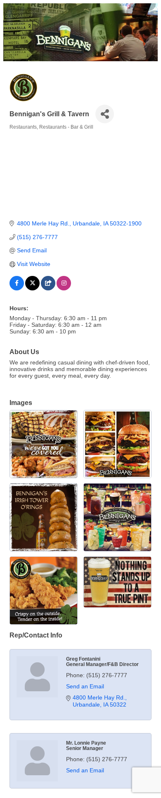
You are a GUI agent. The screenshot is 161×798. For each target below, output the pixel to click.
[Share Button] (104, 114)
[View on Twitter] (32, 288)
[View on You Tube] (48, 288)
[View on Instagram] (64, 288)
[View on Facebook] (16, 288)
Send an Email (85, 686)
